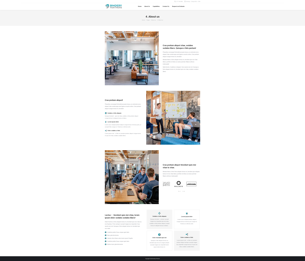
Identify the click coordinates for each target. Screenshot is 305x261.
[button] (179, 191)
